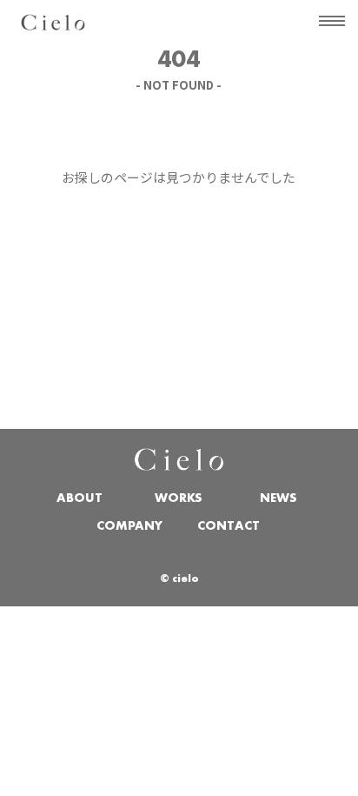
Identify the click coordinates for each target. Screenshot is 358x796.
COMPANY (129, 526)
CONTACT (228, 526)
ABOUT (79, 498)
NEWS (278, 498)
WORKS (178, 498)
